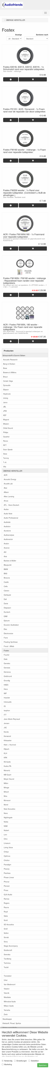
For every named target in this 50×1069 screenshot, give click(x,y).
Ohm (6, 839)
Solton (6, 933)
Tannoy (6, 458)
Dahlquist (7, 595)
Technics (7, 963)
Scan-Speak (7, 449)
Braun (5, 376)
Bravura (7, 578)
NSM (6, 826)
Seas (5, 453)
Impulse (7, 697)
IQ (5, 706)
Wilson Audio (9, 1006)
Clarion (6, 590)
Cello (6, 586)
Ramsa (6, 899)
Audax (6, 509)
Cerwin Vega (8, 381)
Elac (5, 629)
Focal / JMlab (9, 646)
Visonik (6, 993)
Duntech (7, 612)
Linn (5, 834)
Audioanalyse (9, 535)
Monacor (7, 800)
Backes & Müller (10, 560)
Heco (6, 689)
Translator (8, 976)
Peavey (6, 869)
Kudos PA (7, 766)
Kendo (6, 732)
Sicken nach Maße (10, 1027)
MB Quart (7, 774)
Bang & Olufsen (9, 364)
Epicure (7, 620)
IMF (5, 693)
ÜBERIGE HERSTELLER (12, 471)
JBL (4, 406)
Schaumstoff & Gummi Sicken (14, 355)
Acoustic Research (10, 359)
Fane (6, 637)
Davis (6, 603)
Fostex (6, 650)
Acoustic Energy (10, 479)
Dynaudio (6, 385)
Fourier (6, 655)
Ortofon (7, 860)
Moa (5, 796)
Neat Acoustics (9, 809)
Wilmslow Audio (10, 1001)
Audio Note (8, 513)
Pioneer (7, 886)
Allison (6, 492)
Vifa (4, 466)
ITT (5, 714)
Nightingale (8, 817)
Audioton (7, 526)
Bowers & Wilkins (9, 372)
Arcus (6, 500)
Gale (5, 659)
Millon (6, 783)
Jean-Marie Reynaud (12, 719)
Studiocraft (8, 950)
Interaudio (8, 702)
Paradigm (7, 864)
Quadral (6, 436)
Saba (6, 916)
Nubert (6, 830)
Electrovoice (8, 633)
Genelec (7, 663)
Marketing (8, 1064)
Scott (6, 920)
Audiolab (7, 522)
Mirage (6, 787)
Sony (6, 941)
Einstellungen (22, 1060)
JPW (5, 411)
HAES (6, 685)
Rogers (6, 903)
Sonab (6, 937)
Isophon (7, 710)
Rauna (6, 907)
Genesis (7, 667)
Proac (6, 890)
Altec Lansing (9, 496)
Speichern (43, 1065)
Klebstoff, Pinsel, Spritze (12, 1023)
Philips (5, 432)
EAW (5, 616)
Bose (5, 368)
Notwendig (8, 1060)
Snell (6, 929)
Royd (6, 911)
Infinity (5, 398)
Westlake (7, 997)
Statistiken (35, 1060)
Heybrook (7, 394)
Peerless (7, 873)
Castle (6, 582)
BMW (6, 569)
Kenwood (7, 736)
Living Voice (8, 847)
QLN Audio (8, 894)
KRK (5, 757)
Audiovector (8, 539)
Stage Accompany (11, 946)
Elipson (6, 389)
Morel (6, 804)
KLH (5, 753)
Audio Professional (11, 518)
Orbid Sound (8, 428)
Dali (5, 599)
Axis (5, 556)
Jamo (5, 402)
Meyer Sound (9, 779)
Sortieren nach (42, 34)
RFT (5, 445)
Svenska (7, 954)
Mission (6, 424)
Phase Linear (9, 877)
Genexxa (7, 672)
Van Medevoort (9, 984)
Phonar (6, 881)
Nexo (6, 813)
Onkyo (6, 851)
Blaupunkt (7, 565)
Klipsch (6, 749)
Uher (6, 980)
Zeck (6, 1014)
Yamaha (7, 1010)
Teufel (6, 967)
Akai (5, 488)
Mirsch (6, 792)
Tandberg (7, 958)
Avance (6, 548)
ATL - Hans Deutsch (11, 505)
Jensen (6, 723)
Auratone (7, 530)
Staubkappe (7, 1019)
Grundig (7, 680)
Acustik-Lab (8, 483)
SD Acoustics (9, 924)
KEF (4, 415)
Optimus (7, 856)
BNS (5, 573)
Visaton (6, 988)
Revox (5, 441)
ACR (5, 475)
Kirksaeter (8, 740)
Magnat (6, 419)
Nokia (6, 821)
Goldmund (8, 676)
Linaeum (7, 843)
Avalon (6, 543)
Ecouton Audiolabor (11, 625)
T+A (4, 462)
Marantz (7, 770)
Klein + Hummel (10, 744)
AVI (5, 552)
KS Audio (7, 762)
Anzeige (18, 34)
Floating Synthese (11, 642)
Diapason (7, 607)
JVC (5, 727)
